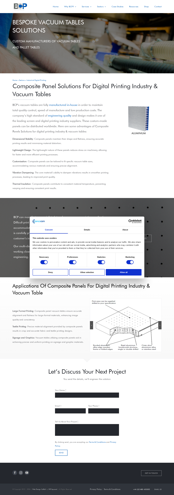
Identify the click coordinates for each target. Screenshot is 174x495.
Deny (50, 272)
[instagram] (20, 472)
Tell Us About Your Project (66, 422)
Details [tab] (87, 230)
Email (58, 406)
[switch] (72, 262)
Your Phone (93, 406)
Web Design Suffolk (39, 489)
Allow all (124, 272)
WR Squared (53, 489)
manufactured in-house (63, 104)
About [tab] (125, 230)
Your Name (60, 390)
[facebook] (14, 472)
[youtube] (26, 472)
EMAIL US (158, 489)
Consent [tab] (49, 230)
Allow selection (87, 272)
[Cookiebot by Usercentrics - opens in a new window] (130, 221)
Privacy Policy (96, 489)
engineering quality (59, 115)
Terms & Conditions (97, 442)
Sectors (22, 80)
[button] (91, 325)
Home (14, 80)
